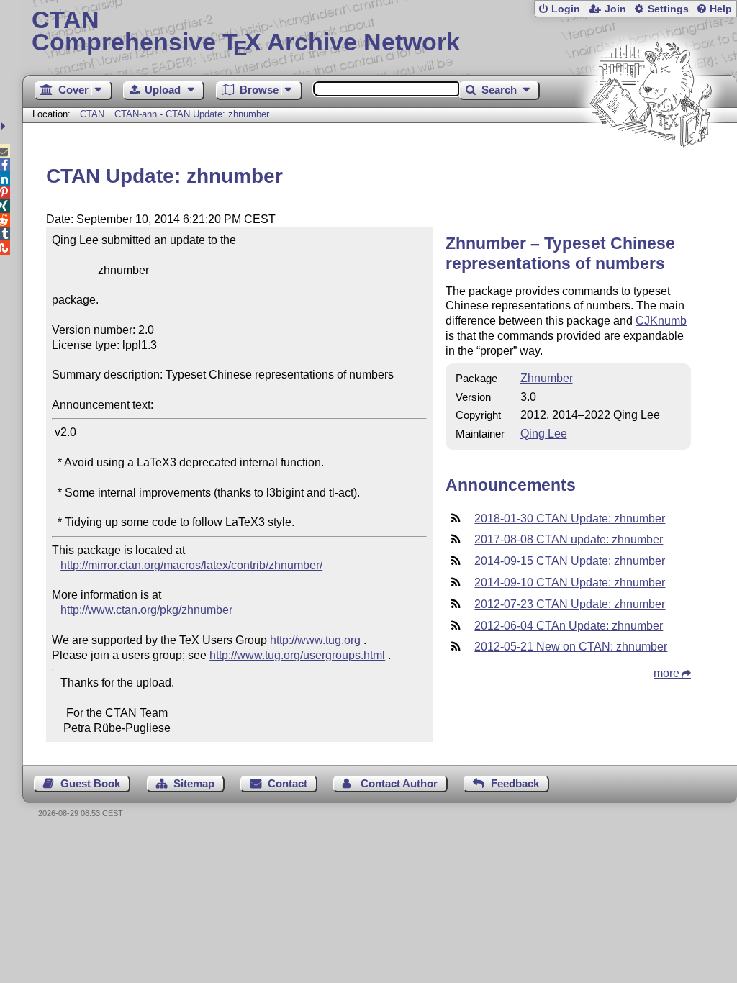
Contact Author (399, 783)
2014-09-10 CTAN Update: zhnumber (569, 582)
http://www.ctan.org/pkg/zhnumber (146, 610)
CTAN (92, 114)
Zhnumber (546, 378)
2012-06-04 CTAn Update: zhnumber (568, 626)
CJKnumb (661, 320)
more (666, 673)
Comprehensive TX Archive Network (246, 32)
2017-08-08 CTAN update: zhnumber (568, 539)
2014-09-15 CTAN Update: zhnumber (569, 561)
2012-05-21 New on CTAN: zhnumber (570, 646)
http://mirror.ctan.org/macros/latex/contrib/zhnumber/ (191, 565)
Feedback (515, 783)
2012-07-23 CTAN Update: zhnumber (569, 604)
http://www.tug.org (315, 640)
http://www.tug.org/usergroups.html (297, 655)
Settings (668, 9)
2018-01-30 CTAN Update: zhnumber (569, 518)
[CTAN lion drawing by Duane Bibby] (650, 174)
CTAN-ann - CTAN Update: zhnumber (191, 114)
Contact (287, 783)
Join (615, 9)
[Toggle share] (5, 126)
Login (565, 9)
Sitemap (193, 783)
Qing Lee (543, 433)
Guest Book (90, 783)
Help (721, 9)
